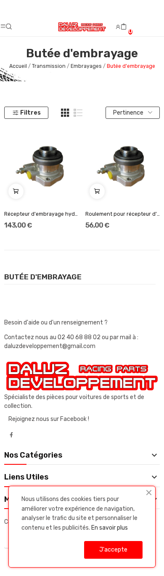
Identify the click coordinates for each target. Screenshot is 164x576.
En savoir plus (109, 527)
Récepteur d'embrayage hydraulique (41, 214)
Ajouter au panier (16, 191)
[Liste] (78, 113)
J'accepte (113, 549)
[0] (124, 27)
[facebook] (11, 435)
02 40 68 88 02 (80, 337)
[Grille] (65, 113)
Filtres (30, 112)
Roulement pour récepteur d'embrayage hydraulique (122, 214)
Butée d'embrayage (43, 277)
